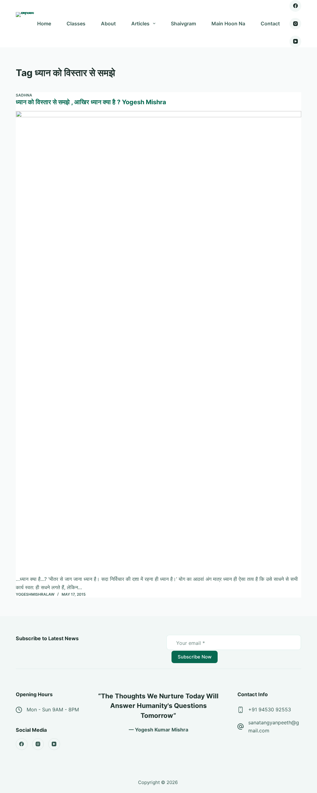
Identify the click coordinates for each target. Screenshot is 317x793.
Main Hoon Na (228, 23)
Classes (76, 23)
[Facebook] (295, 6)
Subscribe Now (194, 657)
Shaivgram (183, 23)
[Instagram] (295, 24)
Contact (270, 23)
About (108, 23)
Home (44, 23)
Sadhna (24, 95)
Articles (140, 23)
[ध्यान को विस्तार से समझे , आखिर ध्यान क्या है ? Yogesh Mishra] (158, 343)
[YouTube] (295, 41)
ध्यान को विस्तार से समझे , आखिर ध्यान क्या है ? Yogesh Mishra (91, 102)
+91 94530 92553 (269, 709)
